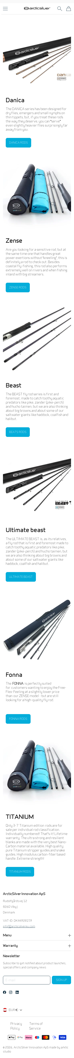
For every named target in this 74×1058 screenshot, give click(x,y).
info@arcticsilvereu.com (19, 926)
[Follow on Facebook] (4, 992)
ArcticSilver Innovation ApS (31, 1047)
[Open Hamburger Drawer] (5, 8)
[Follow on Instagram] (10, 992)
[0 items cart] (68, 8)
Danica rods (18, 142)
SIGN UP (61, 980)
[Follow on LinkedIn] (17, 992)
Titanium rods (20, 871)
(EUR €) (13, 1010)
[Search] (59, 8)
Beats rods (17, 432)
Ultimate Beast (21, 577)
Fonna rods (18, 719)
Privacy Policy (16, 1026)
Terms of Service (36, 1026)
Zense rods (17, 287)
